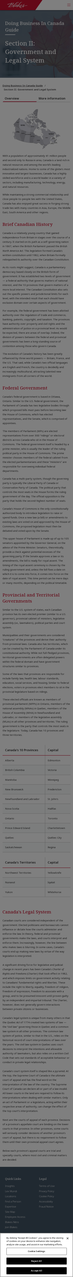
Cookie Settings (36, 1251)
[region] (36, 1255)
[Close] (67, 1238)
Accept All (36, 1270)
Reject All (36, 1260)
